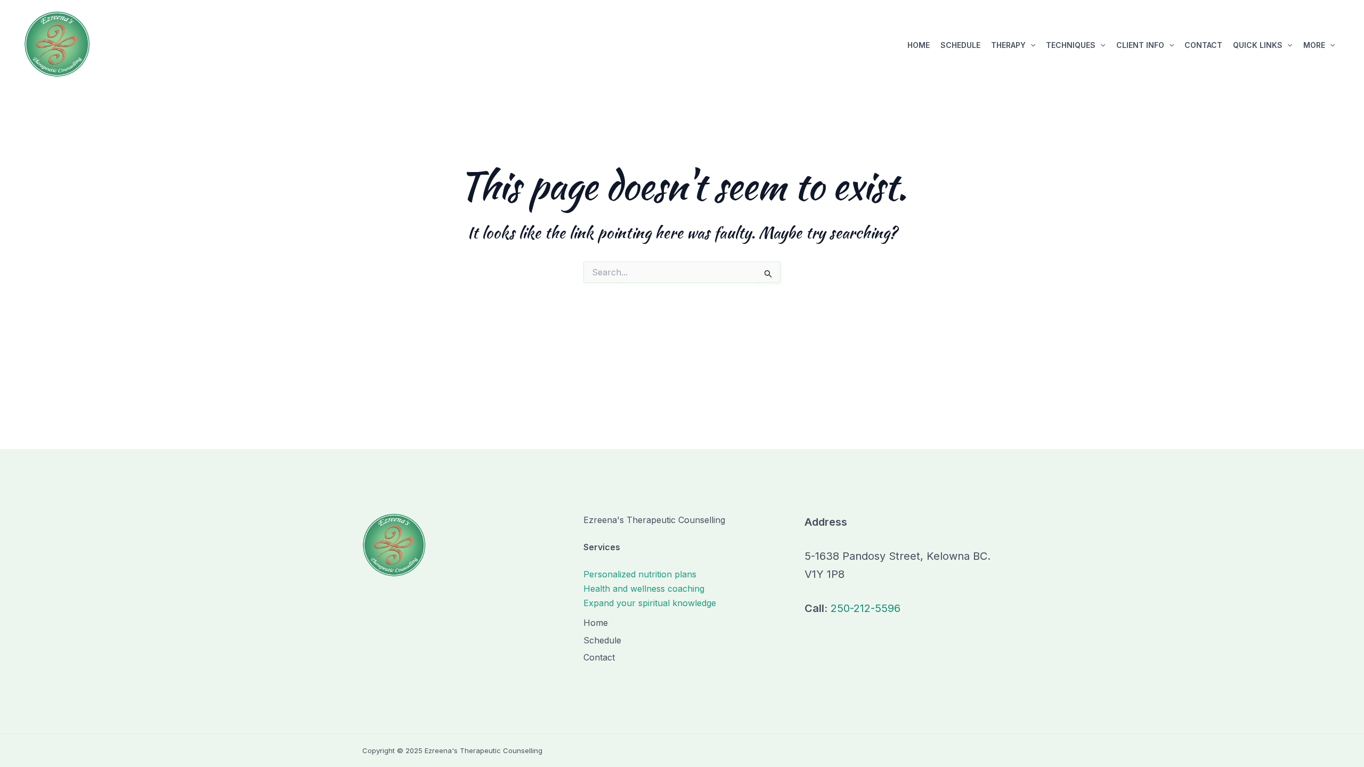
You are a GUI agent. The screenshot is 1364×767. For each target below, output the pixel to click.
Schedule (960, 45)
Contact (1203, 45)
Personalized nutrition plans (639, 574)
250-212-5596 (865, 608)
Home (918, 45)
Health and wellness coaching (643, 588)
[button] (1030, 45)
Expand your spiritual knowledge (649, 603)
